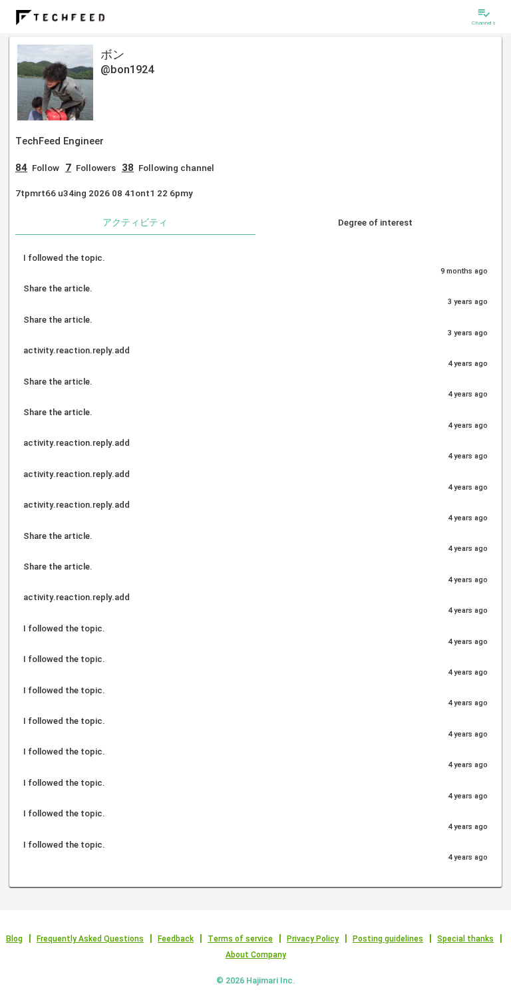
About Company (256, 954)
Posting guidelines (388, 938)
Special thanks (465, 938)
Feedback (176, 938)
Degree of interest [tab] (375, 222)
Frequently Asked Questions (90, 938)
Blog (14, 938)
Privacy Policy (313, 938)
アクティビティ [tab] (135, 222)
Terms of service (240, 938)
